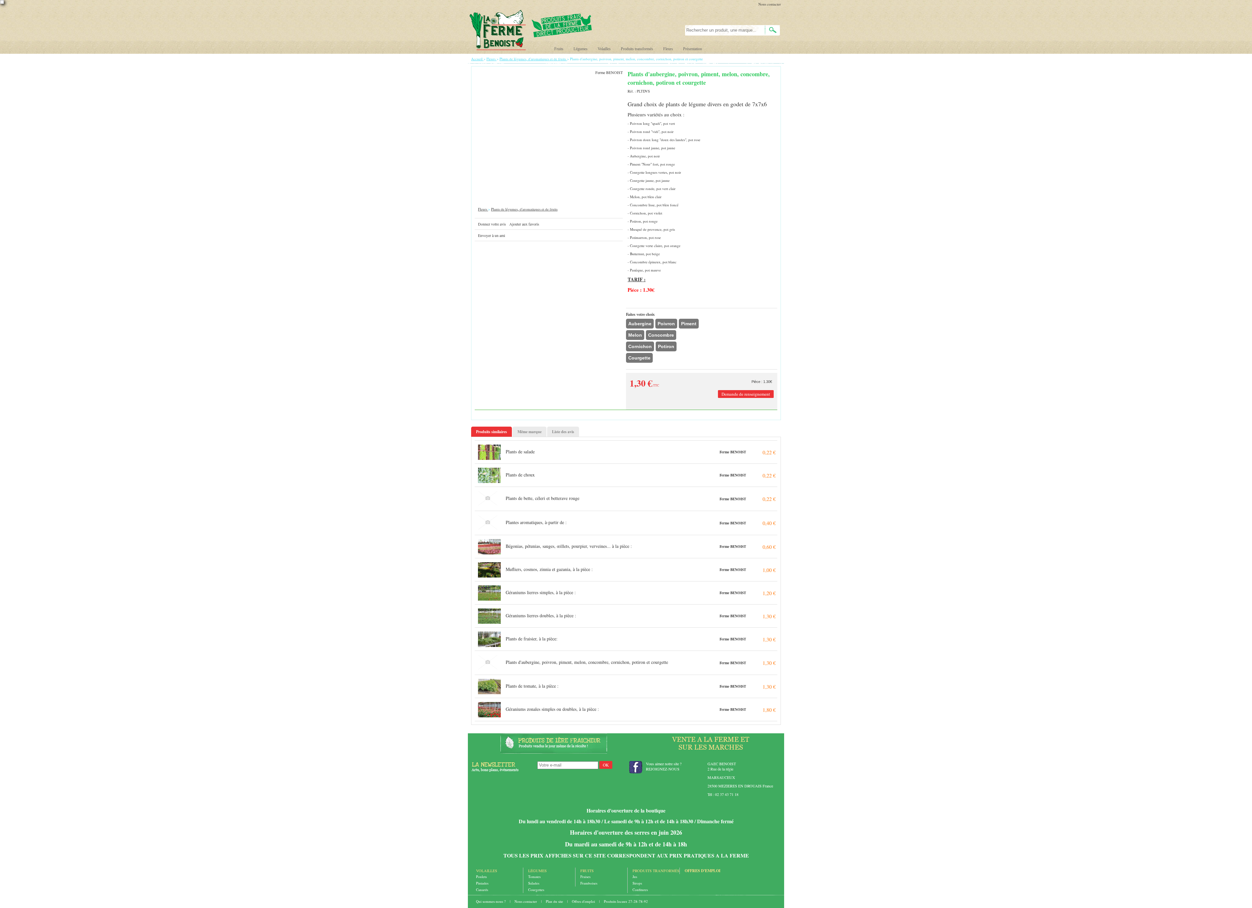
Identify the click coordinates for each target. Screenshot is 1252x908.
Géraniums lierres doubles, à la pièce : (541, 615)
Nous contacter (769, 4)
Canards (482, 889)
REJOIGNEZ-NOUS (662, 768)
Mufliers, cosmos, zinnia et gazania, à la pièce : (549, 569)
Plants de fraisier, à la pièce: (532, 639)
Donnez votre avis (492, 224)
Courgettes (536, 889)
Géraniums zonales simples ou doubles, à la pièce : (552, 709)
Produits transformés (637, 49)
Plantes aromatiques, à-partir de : (536, 522)
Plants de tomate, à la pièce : (532, 686)
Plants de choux (520, 475)
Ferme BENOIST (733, 452)
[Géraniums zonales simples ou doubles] (489, 709)
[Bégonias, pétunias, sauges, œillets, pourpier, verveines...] (489, 546)
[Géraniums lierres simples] (489, 592)
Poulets (481, 876)
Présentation (692, 49)
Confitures (640, 889)
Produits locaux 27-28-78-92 (626, 901)
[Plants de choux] (489, 475)
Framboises (588, 883)
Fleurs (668, 49)
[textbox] (721, 30)
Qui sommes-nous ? (491, 901)
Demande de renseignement (746, 394)
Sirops (637, 883)
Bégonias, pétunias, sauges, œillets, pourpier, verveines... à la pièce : (569, 546)
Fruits (558, 49)
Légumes (581, 49)
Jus (635, 876)
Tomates (534, 876)
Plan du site (555, 901)
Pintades (482, 883)
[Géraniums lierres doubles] (489, 616)
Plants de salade (520, 451)
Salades (533, 883)
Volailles (604, 49)
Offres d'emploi (703, 870)
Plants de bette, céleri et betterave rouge (542, 498)
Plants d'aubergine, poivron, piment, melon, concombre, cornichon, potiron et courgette (587, 662)
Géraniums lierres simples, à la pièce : (541, 592)
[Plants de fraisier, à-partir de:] (489, 639)
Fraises (585, 876)
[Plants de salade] (489, 452)
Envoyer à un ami (491, 235)
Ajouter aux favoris (524, 224)
